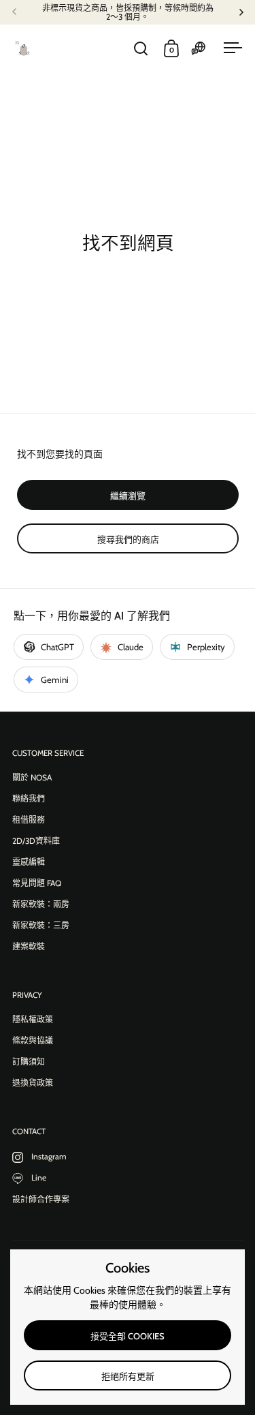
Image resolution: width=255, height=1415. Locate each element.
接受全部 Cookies (127, 1335)
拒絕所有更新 (127, 1376)
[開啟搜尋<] (141, 49)
